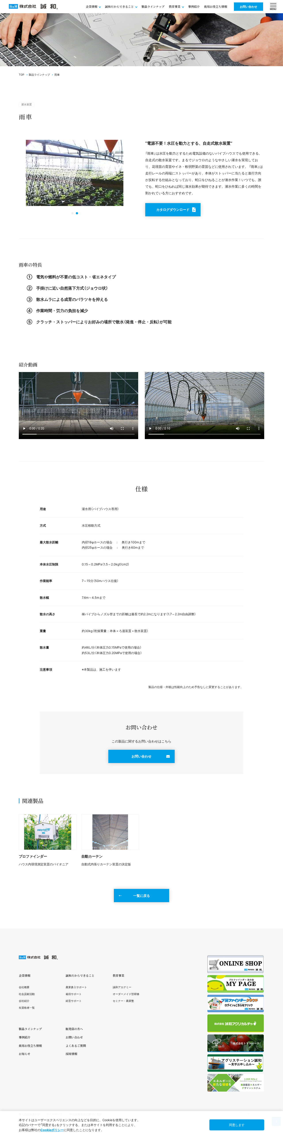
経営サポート (74, 1000)
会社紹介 (24, 1000)
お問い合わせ (248, 6)
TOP (21, 74)
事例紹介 (194, 6)
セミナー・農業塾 (123, 1000)
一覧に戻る (141, 896)
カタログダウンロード (172, 210)
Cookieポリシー (52, 1130)
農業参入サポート (76, 987)
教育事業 (118, 975)
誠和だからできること (80, 975)
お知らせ (24, 1054)
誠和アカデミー (122, 987)
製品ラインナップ (153, 6)
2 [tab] (77, 213)
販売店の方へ (74, 1029)
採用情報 (71, 1054)
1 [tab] (72, 213)
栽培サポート (74, 994)
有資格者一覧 (27, 1007)
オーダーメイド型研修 (126, 994)
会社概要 (24, 987)
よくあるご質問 (76, 1046)
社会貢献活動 (27, 994)
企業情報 (24, 975)
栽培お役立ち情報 (215, 6)
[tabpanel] (74, 174)
